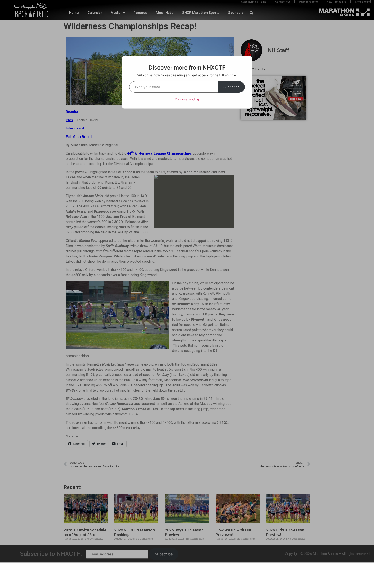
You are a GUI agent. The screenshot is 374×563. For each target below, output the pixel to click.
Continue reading (187, 99)
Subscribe (231, 87)
